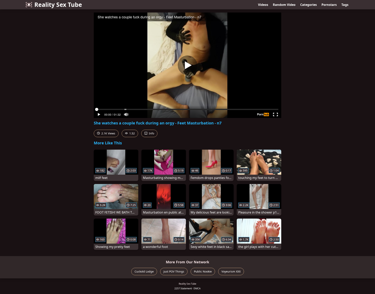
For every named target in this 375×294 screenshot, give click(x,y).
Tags (344, 5)
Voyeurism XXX (231, 271)
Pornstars (329, 5)
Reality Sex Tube (58, 5)
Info (151, 133)
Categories (308, 5)
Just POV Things (173, 271)
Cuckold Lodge (144, 271)
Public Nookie (203, 271)
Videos (263, 5)
